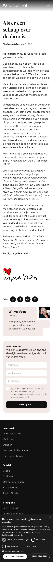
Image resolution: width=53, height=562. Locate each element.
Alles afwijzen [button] (39, 556)
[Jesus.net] (15, 5)
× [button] (50, 517)
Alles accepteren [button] (15, 556)
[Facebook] (20, 299)
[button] (26, 551)
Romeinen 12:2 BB (28, 198)
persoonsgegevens (19, 394)
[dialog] (26, 538)
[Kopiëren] (13, 299)
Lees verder (18, 535)
